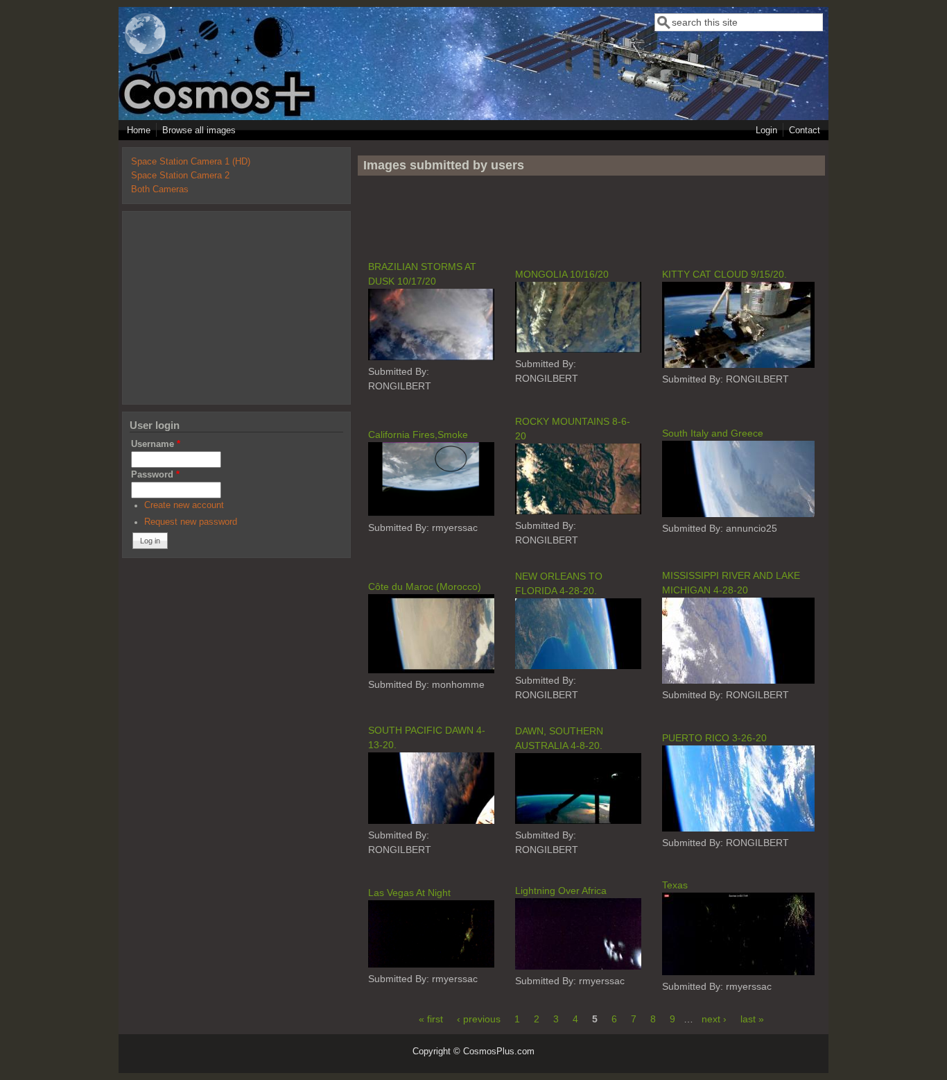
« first (431, 1018)
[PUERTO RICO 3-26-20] (738, 828)
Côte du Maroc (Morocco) (424, 586)
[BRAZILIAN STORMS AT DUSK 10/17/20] (431, 356)
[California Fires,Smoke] (431, 512)
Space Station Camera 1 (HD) (190, 162)
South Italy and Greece (712, 433)
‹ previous (479, 1018)
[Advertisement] (591, 217)
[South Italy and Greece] (738, 513)
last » (752, 1018)
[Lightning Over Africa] (578, 966)
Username (155, 444)
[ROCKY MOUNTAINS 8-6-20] (578, 510)
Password (155, 475)
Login (766, 130)
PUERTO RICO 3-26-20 (714, 737)
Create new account (184, 505)
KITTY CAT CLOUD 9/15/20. (724, 274)
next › (714, 1018)
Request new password (190, 522)
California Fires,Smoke (418, 434)
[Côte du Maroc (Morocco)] (431, 669)
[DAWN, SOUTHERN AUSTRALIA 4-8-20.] (578, 820)
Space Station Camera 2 (180, 175)
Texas (675, 885)
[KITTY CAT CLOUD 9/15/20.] (738, 364)
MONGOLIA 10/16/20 (562, 274)
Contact (804, 130)
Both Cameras (160, 189)
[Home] (145, 51)
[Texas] (738, 971)
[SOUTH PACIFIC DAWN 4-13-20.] (431, 820)
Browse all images (199, 130)
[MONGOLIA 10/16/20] (578, 349)
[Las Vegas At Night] (431, 964)
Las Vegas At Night (409, 892)
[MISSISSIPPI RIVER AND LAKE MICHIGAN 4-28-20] (738, 680)
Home (138, 130)
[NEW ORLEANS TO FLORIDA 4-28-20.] (578, 665)
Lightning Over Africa (561, 890)
